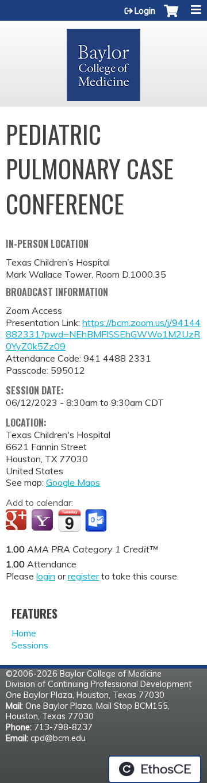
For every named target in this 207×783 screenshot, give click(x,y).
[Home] (103, 61)
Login (145, 11)
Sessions (30, 645)
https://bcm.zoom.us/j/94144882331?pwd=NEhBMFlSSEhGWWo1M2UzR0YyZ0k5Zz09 (103, 334)
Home (24, 633)
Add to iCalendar (69, 520)
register (83, 576)
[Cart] (171, 17)
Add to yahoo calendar (43, 520)
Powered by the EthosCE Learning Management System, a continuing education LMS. (154, 769)
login (45, 576)
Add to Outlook (97, 520)
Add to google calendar (17, 520)
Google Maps (73, 482)
